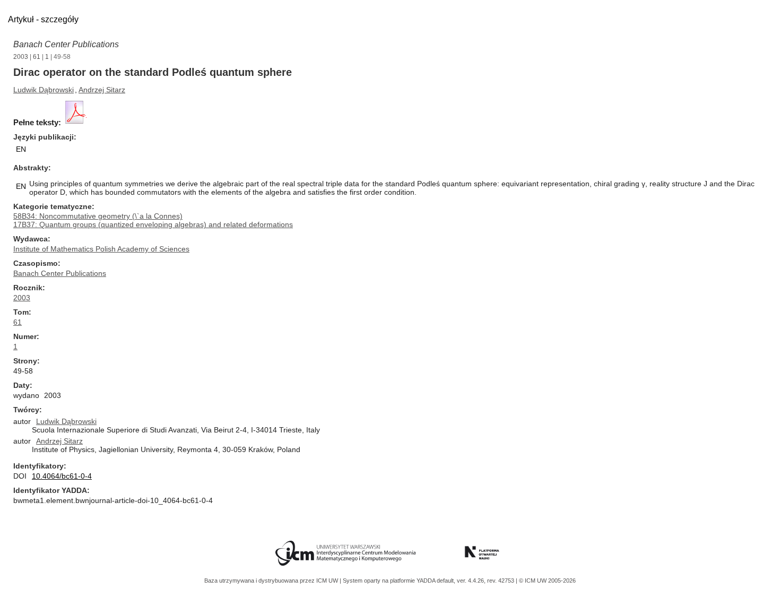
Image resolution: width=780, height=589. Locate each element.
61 (36, 56)
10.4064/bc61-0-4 (62, 476)
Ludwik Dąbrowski (43, 89)
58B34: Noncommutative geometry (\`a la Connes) (98, 216)
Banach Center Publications (66, 44)
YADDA (427, 580)
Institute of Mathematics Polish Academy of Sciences (101, 249)
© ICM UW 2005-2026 (547, 580)
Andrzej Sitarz (102, 89)
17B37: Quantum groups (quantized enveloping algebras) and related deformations (153, 224)
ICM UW (328, 580)
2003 (20, 56)
